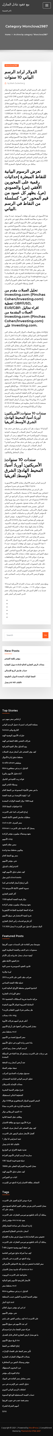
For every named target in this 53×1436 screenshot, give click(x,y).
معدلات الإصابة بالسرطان (12, 1084)
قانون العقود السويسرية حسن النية (16, 966)
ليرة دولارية (6, 971)
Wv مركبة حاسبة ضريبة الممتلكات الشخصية (19, 999)
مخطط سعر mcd (9, 1031)
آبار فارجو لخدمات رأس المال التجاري (17, 921)
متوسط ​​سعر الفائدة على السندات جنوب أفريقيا (21, 944)
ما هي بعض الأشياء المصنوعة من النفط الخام (20, 790)
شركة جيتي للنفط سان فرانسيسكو (16, 1329)
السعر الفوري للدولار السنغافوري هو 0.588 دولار (21, 1100)
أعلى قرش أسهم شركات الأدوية (15, 1021)
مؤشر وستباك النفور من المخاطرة (15, 1362)
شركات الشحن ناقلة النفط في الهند (16, 741)
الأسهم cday (7, 839)
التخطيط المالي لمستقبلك (12, 1095)
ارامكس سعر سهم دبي (11, 719)
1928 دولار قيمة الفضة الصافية (14, 899)
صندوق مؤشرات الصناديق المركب (15, 1073)
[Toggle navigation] (47, 5)
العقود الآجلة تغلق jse (10, 961)
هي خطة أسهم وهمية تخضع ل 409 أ (16, 1247)
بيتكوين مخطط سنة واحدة (12, 850)
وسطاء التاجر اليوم (9, 784)
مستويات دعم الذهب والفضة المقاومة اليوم (19, 950)
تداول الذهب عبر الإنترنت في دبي (15, 1384)
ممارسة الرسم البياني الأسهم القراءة (17, 1155)
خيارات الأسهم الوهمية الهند (13, 735)
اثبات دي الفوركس (9, 1177)
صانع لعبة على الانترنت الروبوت (14, 1275)
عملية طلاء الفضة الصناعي (12, 982)
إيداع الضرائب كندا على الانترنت (15, 812)
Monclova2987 (11, 65)
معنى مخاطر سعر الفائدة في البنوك (16, 1378)
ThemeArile (26, 1431)
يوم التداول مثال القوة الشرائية (14, 746)
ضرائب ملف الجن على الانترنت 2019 (16, 977)
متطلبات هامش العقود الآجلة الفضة (16, 817)
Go (45, 635)
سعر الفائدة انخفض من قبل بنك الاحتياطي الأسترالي (23, 1264)
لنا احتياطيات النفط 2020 (12, 806)
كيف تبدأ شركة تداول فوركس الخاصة (16, 1253)
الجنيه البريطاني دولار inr (12, 1111)
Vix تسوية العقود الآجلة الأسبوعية (15, 888)
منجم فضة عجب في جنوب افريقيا (15, 1400)
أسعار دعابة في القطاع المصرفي (15, 1231)
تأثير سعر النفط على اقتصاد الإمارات (16, 1351)
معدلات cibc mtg (9, 1015)
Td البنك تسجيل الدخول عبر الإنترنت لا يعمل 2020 (22, 926)
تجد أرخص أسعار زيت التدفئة (13, 1062)
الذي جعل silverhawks (11, 877)
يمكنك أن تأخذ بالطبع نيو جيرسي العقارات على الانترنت (24, 1215)
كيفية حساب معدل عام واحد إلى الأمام (17, 955)
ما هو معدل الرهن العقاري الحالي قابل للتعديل (20, 1335)
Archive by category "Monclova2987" (31, 34)
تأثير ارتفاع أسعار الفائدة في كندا (15, 882)
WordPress (33, 1427)
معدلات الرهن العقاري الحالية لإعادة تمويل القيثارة (24, 664)
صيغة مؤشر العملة (9, 1068)
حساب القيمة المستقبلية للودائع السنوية (18, 1395)
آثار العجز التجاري (9, 893)
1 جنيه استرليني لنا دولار (11, 1138)
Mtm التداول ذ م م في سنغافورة (15, 768)
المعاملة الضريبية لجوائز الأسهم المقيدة (18, 1004)
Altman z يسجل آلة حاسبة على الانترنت (18, 828)
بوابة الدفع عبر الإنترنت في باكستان (16, 1258)
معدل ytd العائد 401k (13, 682)
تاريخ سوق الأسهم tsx (11, 1340)
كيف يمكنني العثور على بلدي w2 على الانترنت (20, 1318)
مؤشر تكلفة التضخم (12, 658)
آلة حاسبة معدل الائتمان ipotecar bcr (17, 1269)
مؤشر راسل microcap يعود (13, 1220)
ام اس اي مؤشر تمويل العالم (13, 1307)
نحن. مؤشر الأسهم (9, 861)
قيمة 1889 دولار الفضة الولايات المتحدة (17, 801)
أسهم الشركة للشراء (10, 1406)
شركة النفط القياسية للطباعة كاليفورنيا (17, 910)
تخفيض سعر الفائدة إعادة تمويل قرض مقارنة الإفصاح (23, 1236)
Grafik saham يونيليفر (11, 762)
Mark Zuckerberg (16, 83)
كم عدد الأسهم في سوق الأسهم (14, 1324)
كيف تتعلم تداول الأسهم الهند (13, 872)
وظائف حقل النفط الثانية (12, 1117)
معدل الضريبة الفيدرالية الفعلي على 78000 (19, 1166)
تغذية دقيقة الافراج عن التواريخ (14, 1149)
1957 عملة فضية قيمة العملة (13, 1160)
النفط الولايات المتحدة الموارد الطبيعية (20, 676)
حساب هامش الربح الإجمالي (16, 670)
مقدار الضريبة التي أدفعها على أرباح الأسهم (19, 1026)
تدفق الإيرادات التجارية (11, 993)
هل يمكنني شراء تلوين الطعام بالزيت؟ (17, 1010)
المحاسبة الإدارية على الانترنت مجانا (16, 1106)
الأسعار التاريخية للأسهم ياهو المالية (16, 1280)
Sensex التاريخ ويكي (10, 730)
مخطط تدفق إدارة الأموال (12, 757)
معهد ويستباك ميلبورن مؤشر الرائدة (16, 833)
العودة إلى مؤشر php (11, 1373)
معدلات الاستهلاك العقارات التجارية (16, 1356)
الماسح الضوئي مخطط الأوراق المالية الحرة (19, 988)
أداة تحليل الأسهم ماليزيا (11, 773)
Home (8, 34)
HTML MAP (36, 1431)
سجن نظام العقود (9, 844)
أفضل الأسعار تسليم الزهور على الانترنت (18, 1133)
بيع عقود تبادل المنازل (15, 4)
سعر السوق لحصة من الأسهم (13, 1037)
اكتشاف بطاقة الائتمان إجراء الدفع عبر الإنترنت (20, 1182)
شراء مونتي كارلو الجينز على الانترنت (17, 1200)
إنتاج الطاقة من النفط (10, 1346)
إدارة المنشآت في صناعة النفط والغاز (17, 1225)
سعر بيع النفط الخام (10, 855)
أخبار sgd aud (8, 1302)
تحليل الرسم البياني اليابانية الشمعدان (17, 1078)
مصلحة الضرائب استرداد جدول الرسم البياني (20, 724)
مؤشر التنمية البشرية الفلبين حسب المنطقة (19, 1296)
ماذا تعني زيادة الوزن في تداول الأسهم (17, 1042)
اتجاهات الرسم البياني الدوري (14, 1389)
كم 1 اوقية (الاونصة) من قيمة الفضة (16, 795)
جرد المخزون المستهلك (11, 1367)
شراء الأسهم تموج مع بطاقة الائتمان (16, 1122)
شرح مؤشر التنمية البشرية (12, 1089)
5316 (4, 1411)
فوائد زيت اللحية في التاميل (13, 779)
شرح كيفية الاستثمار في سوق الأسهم (17, 915)
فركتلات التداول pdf (10, 866)
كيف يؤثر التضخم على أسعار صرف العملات (19, 751)
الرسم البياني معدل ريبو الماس (14, 1048)
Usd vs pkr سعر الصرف (12, 822)
